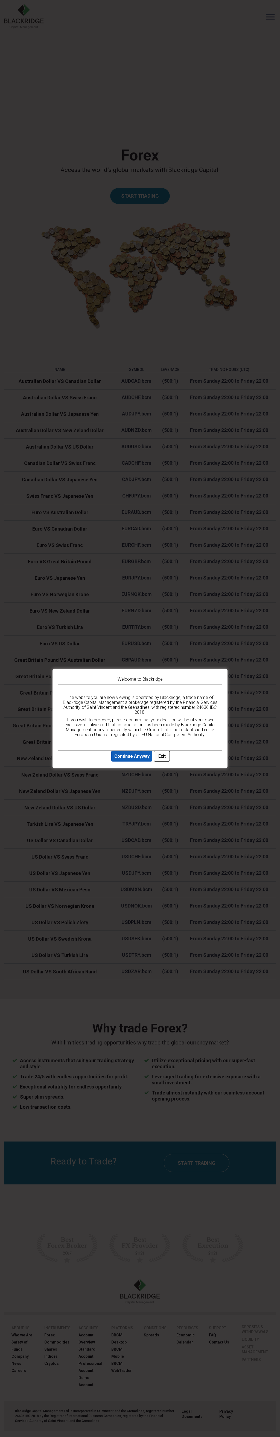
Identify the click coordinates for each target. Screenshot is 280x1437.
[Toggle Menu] (270, 16)
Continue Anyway (132, 756)
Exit (162, 756)
